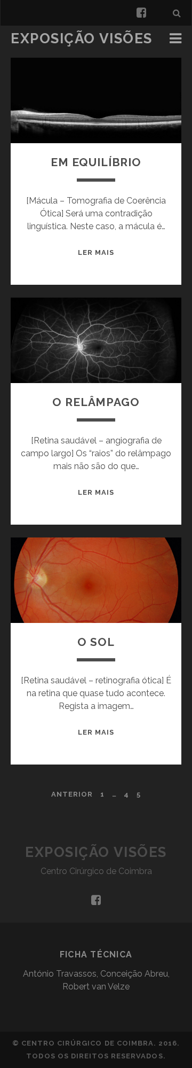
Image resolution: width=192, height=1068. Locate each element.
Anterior (72, 794)
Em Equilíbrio (96, 162)
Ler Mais (96, 252)
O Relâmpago (95, 402)
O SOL (95, 642)
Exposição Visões (82, 38)
